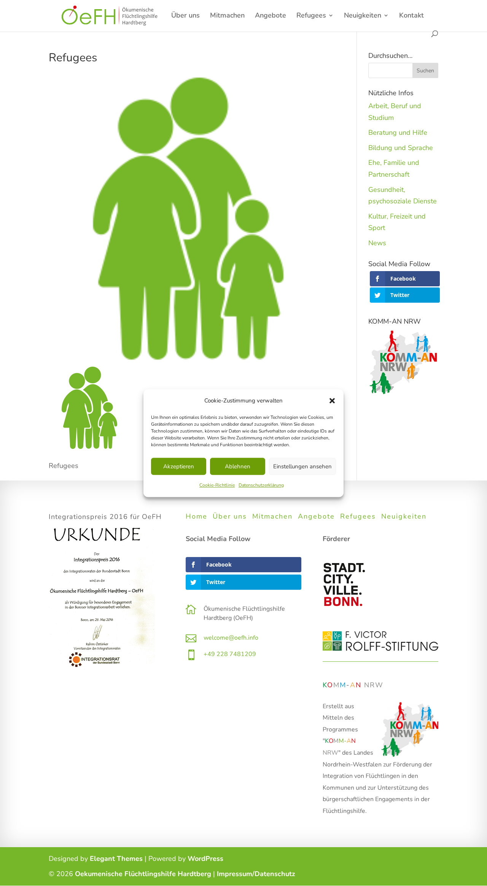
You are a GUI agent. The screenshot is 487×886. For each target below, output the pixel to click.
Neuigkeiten (404, 516)
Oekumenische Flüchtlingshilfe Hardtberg (143, 873)
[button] (332, 400)
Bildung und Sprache (400, 147)
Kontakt (411, 16)
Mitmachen (227, 16)
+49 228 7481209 (230, 654)
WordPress (205, 858)
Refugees (311, 16)
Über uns (185, 16)
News (377, 242)
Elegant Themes (116, 858)
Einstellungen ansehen (302, 466)
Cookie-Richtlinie (217, 485)
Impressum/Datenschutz (256, 873)
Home (196, 516)
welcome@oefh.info (231, 638)
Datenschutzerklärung (261, 485)
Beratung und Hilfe (397, 132)
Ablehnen (237, 466)
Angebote (270, 16)
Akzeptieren (178, 466)
